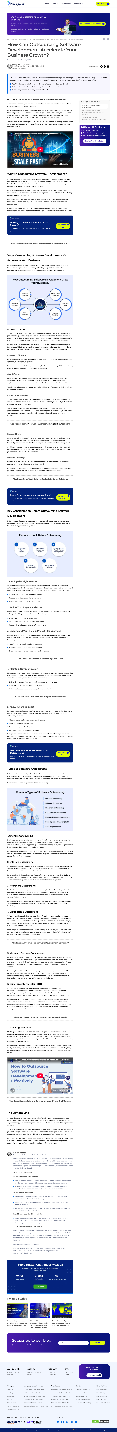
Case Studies (11, 1403)
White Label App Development (34, 1396)
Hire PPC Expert (101, 1399)
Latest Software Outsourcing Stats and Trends (45, 1017)
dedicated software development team (39, 1032)
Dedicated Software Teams (33, 1403)
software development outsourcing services (52, 122)
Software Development (20, 39)
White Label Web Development (34, 1393)
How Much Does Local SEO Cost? (61, 1406)
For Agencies (65, 3)
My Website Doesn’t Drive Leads (61, 1389)
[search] (104, 39)
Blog (8, 39)
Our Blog (10, 1393)
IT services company (57, 1134)
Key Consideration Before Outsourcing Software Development (94, 118)
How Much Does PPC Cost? (60, 1403)
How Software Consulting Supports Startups (45, 697)
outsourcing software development (23, 190)
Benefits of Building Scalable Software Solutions (45, 479)
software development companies (53, 866)
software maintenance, (48, 184)
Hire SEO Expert (101, 1393)
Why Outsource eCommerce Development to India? (45, 244)
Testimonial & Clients (14, 1409)
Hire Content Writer (103, 1403)
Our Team (10, 1396)
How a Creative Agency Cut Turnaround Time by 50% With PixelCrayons (61, 1323)
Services (46, 3)
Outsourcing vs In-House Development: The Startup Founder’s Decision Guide (17, 1323)
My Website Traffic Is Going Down (62, 1393)
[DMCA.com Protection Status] (100, 1421)
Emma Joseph (25, 64)
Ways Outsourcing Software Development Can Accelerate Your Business (93, 112)
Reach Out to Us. (62, 226)
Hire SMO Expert (101, 1396)
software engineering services (38, 399)
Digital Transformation (83, 1399)
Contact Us (101, 3)
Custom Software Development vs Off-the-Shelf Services (45, 1101)
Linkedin (27, 1244)
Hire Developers (101, 1389)
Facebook (35, 1244)
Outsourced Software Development (36, 1406)
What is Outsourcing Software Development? (92, 106)
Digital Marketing (81, 1396)
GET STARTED (93, 1375)
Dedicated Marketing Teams (33, 1399)
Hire (54, 3)
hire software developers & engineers (39, 208)
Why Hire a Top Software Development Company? (45, 943)
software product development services (22, 588)
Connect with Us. (61, 497)
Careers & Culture (13, 1406)
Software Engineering (83, 1389)
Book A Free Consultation (90, 24)
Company (77, 3)
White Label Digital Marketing (34, 1389)
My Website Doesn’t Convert (60, 1396)
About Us (10, 1389)
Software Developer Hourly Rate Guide (45, 659)
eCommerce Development (85, 1393)
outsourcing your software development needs (37, 336)
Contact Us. (61, 754)
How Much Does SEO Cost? (60, 1399)
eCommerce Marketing (83, 1403)
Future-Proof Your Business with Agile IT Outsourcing (45, 424)
